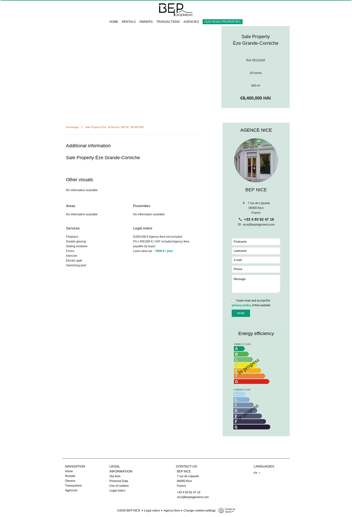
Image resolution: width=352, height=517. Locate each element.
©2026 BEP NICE (128, 510)
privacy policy (241, 305)
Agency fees (172, 510)
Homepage (72, 127)
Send (241, 313)
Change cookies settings (200, 510)
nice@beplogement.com (258, 224)
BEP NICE (256, 189)
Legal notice (152, 510)
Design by (230, 510)
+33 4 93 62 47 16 (259, 219)
